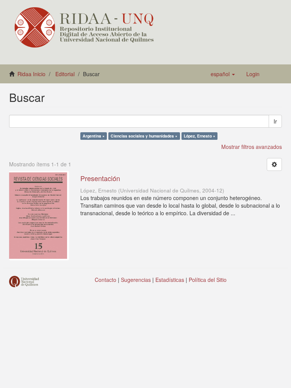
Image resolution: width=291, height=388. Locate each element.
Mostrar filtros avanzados (251, 146)
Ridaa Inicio (31, 74)
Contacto (105, 279)
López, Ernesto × (199, 136)
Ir (275, 121)
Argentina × (94, 136)
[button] (223, 73)
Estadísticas (169, 279)
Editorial (65, 74)
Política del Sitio (208, 279)
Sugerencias (136, 279)
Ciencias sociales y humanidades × (144, 136)
